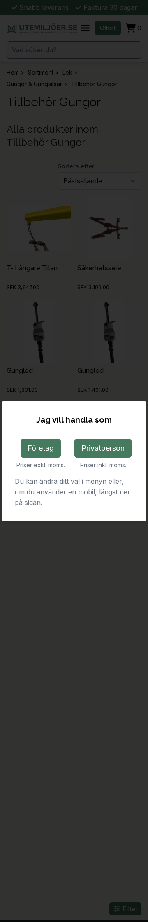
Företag (41, 448)
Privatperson (103, 448)
